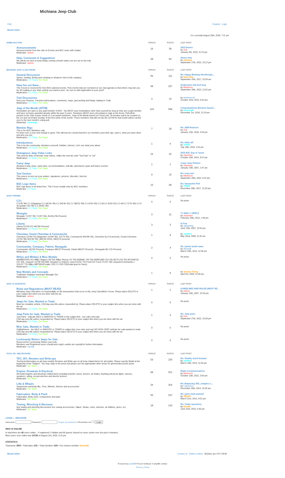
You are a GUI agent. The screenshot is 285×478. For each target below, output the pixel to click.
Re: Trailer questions (191, 404)
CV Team (32, 80)
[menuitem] (9, 24)
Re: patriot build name (191, 246)
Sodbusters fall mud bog (193, 85)
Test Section (23, 173)
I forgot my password (67, 422)
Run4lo (187, 406)
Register (21, 418)
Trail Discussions (26, 97)
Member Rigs (24, 127)
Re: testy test (187, 173)
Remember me (85, 422)
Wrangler (21, 213)
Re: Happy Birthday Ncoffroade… (197, 74)
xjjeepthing (188, 226)
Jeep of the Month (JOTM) (31, 108)
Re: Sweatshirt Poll (190, 183)
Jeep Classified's (16, 284)
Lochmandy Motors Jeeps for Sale (37, 339)
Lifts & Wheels (25, 383)
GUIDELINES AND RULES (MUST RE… (199, 288)
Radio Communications (192, 371)
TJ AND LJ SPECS (189, 213)
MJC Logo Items (26, 183)
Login (8, 418)
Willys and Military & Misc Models (36, 257)
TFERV (186, 145)
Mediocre (188, 87)
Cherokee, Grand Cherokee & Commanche (41, 234)
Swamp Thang (190, 271)
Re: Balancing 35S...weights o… (196, 383)
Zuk (185, 50)
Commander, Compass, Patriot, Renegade (41, 246)
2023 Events (186, 47)
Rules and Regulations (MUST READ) (38, 288)
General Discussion (28, 74)
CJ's (19, 200)
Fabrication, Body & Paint (31, 394)
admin (30, 52)
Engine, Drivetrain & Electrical (34, 371)
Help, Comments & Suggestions (35, 58)
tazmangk (32, 122)
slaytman (188, 155)
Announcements (26, 47)
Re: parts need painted (192, 394)
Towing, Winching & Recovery (34, 404)
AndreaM (84, 445)
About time (186, 58)
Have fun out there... (28, 85)
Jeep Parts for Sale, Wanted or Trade (38, 314)
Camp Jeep (23, 163)
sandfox (187, 234)
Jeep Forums (13, 196)
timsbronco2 (189, 97)
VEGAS (187, 396)
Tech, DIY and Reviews (18, 353)
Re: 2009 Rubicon (189, 127)
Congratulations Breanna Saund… (198, 108)
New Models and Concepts (32, 271)
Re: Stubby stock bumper (193, 358)
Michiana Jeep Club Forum (20, 70)
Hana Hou (188, 77)
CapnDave (188, 386)
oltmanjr (187, 60)
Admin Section (14, 43)
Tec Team (43, 80)
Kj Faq (183, 223)
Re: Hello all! (186, 142)
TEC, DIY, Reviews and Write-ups (36, 358)
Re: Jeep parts (187, 314)
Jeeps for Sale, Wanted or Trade (35, 301)
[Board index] (23, 12)
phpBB (132, 464)
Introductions (24, 142)
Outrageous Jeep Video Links (34, 153)
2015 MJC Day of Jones (192, 153)
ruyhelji (30, 346)
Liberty (20, 223)
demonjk (187, 249)
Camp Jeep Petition (190, 163)
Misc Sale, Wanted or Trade (32, 326)
